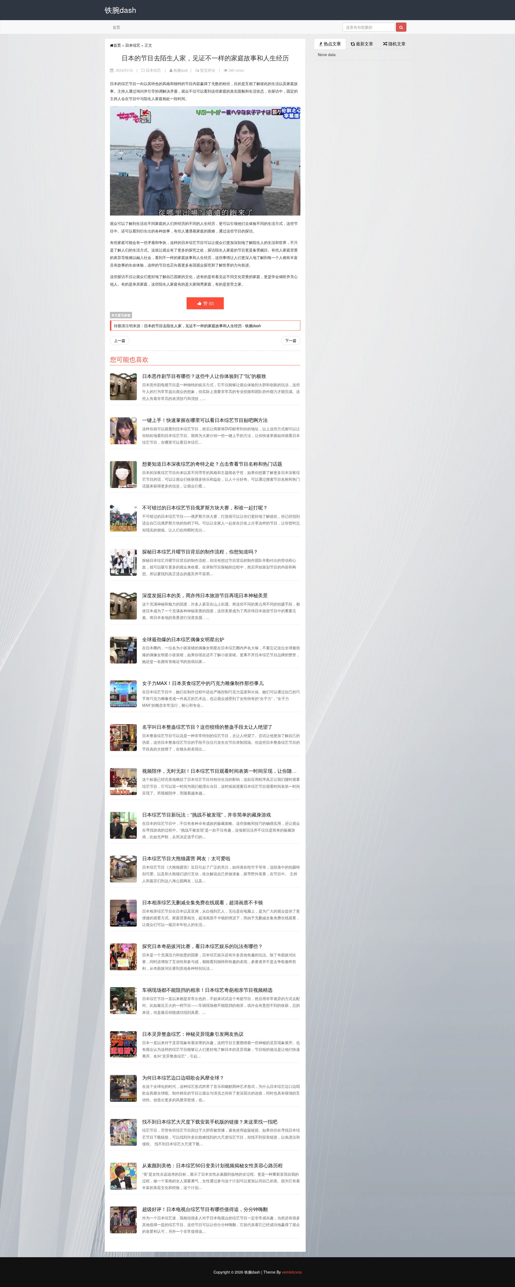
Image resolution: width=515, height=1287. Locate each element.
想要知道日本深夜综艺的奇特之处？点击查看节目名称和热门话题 (212, 463)
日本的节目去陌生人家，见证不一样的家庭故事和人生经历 (193, 325)
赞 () (208, 303)
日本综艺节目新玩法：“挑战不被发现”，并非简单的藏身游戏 (206, 814)
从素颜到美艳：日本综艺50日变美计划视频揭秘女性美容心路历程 (212, 1165)
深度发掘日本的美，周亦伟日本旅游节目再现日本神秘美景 (205, 595)
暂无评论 (207, 70)
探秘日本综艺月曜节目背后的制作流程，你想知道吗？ (200, 551)
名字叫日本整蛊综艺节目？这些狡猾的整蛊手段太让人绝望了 (207, 726)
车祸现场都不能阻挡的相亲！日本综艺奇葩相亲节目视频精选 (207, 989)
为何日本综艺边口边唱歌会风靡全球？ (183, 1077)
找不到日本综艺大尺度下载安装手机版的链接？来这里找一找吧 (209, 1121)
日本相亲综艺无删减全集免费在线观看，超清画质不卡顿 (202, 902)
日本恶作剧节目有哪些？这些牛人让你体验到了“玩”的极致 (204, 375)
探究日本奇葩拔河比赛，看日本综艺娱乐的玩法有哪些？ (202, 945)
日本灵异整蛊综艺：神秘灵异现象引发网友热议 (193, 1033)
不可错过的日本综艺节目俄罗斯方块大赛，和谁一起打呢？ (205, 507)
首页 (116, 27)
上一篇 (119, 340)
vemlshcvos (292, 1272)
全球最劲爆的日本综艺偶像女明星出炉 (183, 639)
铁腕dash (181, 70)
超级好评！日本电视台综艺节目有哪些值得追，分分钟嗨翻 (205, 1208)
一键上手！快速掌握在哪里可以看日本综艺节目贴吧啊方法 (205, 419)
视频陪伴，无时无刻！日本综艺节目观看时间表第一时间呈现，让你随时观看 (224, 770)
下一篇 (290, 340)
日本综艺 (132, 45)
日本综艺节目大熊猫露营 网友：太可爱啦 (186, 858)
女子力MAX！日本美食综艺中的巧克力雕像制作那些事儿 (203, 682)
